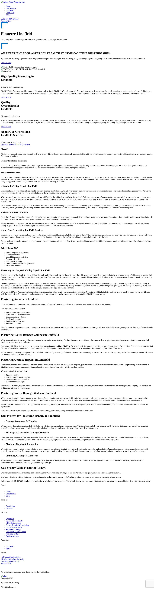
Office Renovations (13, 523)
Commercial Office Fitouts (16, 532)
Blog (8, 496)
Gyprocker (10, 519)
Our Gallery (10, 13)
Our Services (11, 8)
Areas (8, 15)
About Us (9, 508)
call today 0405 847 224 (10, 19)
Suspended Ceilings (13, 529)
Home (8, 6)
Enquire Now (6, 21)
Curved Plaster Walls (14, 527)
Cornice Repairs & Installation (17, 525)
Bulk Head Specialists (14, 521)
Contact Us (10, 10)
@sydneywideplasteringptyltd (12, 559)
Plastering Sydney (12, 534)
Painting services (12, 536)
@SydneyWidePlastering (10, 557)
